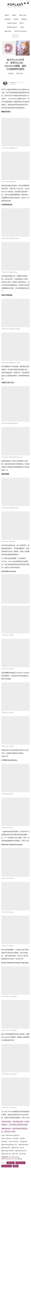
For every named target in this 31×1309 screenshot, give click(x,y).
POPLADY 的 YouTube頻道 (13, 1159)
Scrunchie (7, 1166)
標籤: (3, 1163)
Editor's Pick (22, 15)
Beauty (7, 15)
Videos (22, 27)
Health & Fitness (12, 23)
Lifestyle (16, 19)
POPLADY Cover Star (20, 31)
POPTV (22, 23)
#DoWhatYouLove (12, 27)
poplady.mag (15, 1157)
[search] (28, 1)
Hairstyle (19, 73)
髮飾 (15, 1166)
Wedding (23, 19)
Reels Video (8, 31)
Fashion (14, 15)
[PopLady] (15, 5)
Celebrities (8, 19)
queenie (13, 82)
